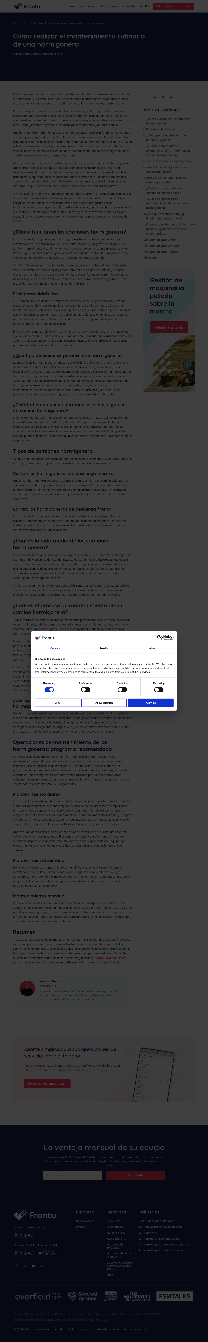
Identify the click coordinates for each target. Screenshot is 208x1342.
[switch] (85, 689)
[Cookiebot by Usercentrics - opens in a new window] (159, 637)
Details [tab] (104, 648)
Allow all (151, 702)
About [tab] (152, 648)
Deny (57, 702)
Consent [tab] (55, 648)
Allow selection (104, 702)
